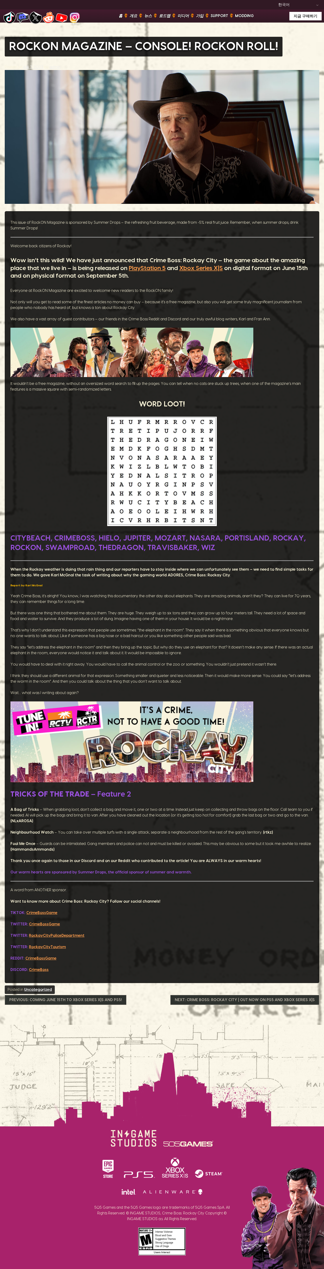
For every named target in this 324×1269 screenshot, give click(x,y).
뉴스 (148, 16)
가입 (200, 16)
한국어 (284, 5)
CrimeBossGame (41, 913)
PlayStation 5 (147, 268)
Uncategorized (38, 990)
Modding (244, 16)
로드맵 (164, 16)
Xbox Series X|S (201, 268)
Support (219, 16)
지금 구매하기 (305, 16)
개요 (133, 16)
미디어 (183, 16)
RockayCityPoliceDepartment (56, 936)
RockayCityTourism (47, 947)
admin (55, 67)
